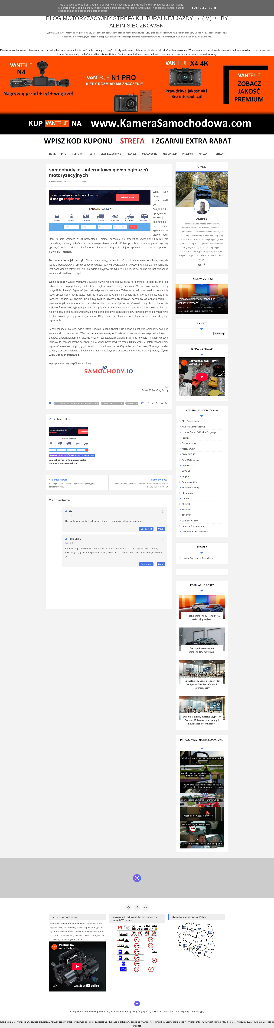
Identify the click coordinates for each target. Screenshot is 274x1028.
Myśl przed (170, 154)
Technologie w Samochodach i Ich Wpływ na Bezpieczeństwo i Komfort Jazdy (201, 684)
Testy (91, 154)
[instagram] (128, 907)
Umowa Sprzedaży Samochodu (197, 558)
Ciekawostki (149, 154)
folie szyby (74, 538)
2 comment (82, 181)
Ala (70, 511)
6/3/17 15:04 (69, 543)
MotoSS (186, 504)
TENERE (186, 515)
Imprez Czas (188, 465)
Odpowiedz (146, 529)
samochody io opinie (113, 403)
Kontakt (219, 154)
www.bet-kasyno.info (215, 1022)
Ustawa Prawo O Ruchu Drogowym (199, 432)
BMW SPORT (189, 454)
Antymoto (186, 476)
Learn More (199, 8)
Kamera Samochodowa (193, 426)
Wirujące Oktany (190, 520)
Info (63, 154)
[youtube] (200, 265)
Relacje (132, 154)
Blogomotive (188, 493)
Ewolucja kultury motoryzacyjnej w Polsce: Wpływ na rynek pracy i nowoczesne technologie (202, 720)
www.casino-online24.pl (152, 1022)
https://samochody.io (102, 333)
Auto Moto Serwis (190, 460)
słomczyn (132, 403)
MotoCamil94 (188, 448)
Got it (212, 8)
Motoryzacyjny (197, 1011)
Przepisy (187, 154)
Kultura (77, 154)
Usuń (160, 529)
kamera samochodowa (74, 923)
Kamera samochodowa (193, 526)
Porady (203, 154)
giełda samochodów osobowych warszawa (77, 403)
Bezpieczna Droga (191, 487)
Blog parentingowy (191, 421)
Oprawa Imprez (189, 443)
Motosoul (186, 509)
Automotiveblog (189, 482)
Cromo (185, 498)
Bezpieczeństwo (111, 154)
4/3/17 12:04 (69, 515)
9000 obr (186, 471)
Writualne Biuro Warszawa (195, 531)
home (52, 154)
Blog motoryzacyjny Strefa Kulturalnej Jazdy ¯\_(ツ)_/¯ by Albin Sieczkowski (137, 22)
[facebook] (204, 265)
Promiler (186, 438)
